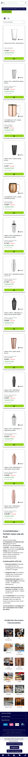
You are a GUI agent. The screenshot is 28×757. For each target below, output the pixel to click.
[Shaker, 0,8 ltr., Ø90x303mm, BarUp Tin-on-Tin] (14, 264)
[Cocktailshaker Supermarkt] (8, 702)
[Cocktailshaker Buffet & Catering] (19, 647)
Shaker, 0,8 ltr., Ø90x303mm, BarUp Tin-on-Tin (14, 275)
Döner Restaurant (19, 668)
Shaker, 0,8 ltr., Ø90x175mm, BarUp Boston (13, 82)
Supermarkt (8, 707)
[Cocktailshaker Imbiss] (19, 676)
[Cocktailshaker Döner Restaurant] (19, 662)
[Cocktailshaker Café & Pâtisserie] (8, 662)
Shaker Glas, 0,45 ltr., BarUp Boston (14, 43)
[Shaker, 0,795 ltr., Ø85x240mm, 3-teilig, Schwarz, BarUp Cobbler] (14, 303)
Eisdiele (8, 681)
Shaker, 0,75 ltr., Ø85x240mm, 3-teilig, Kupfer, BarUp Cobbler (13, 468)
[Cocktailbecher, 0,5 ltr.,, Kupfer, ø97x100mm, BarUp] (14, 187)
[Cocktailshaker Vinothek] (19, 702)
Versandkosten (6, 731)
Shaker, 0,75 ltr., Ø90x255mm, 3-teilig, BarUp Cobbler (13, 236)
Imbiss (19, 681)
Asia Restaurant (8, 639)
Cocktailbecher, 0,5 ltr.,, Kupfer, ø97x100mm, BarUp (13, 197)
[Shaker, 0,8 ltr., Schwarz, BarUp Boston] (14, 149)
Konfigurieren (14, 747)
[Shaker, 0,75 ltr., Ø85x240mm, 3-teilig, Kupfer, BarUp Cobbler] (14, 458)
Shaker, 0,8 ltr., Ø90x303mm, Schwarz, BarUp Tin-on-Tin (12, 390)
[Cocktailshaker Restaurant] (19, 689)
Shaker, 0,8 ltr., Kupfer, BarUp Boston (12, 352)
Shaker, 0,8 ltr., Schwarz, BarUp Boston (12, 159)
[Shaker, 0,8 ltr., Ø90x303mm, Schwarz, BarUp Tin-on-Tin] (14, 380)
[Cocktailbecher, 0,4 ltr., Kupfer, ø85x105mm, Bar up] (14, 110)
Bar (20, 638)
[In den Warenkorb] (14, 58)
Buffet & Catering (19, 653)
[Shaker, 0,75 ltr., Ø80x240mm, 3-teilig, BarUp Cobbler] (14, 419)
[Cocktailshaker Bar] (19, 633)
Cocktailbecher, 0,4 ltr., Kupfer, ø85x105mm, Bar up (12, 120)
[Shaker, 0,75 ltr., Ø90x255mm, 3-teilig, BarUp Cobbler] (14, 226)
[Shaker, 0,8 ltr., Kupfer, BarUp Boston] (14, 342)
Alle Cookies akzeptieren (14, 751)
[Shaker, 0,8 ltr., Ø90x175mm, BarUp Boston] (14, 72)
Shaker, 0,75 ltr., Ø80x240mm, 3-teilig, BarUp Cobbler (13, 429)
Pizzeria (8, 694)
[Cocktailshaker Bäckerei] (8, 647)
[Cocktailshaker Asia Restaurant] (8, 633)
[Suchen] (25, 2)
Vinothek (19, 707)
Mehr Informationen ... (14, 741)
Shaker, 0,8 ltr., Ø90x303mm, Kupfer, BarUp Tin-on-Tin (12, 506)
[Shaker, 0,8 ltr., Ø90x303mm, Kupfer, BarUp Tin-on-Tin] (14, 496)
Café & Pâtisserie (8, 668)
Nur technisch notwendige (14, 744)
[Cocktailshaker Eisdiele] (8, 676)
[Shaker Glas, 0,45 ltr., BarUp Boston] (14, 33)
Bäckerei (8, 652)
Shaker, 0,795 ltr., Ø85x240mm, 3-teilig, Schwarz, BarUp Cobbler (13, 313)
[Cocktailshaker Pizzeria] (8, 689)
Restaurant (19, 694)
